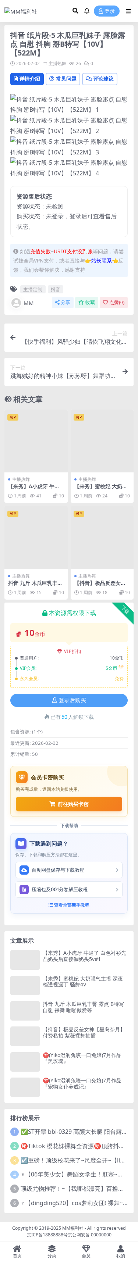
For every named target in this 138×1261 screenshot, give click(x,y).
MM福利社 (73, 1228)
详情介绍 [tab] (30, 78)
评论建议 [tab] (103, 78)
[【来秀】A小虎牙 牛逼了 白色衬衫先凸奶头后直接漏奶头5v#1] (36, 441)
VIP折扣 (72, 651)
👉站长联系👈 (101, 260)
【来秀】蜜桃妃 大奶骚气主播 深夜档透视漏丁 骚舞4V (83, 981)
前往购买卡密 (73, 804)
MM (29, 303)
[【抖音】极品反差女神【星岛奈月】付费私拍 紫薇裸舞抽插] (102, 537)
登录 (110, 11)
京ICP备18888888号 (47, 1235)
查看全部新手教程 (71, 905)
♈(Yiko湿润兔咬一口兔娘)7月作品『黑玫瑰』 (82, 1058)
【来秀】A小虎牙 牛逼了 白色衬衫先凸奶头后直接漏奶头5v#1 (84, 955)
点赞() (116, 302)
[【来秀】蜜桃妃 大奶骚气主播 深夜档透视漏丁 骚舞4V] (102, 441)
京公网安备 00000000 (90, 1235)
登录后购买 (72, 700)
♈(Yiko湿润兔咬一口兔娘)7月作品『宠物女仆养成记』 (82, 1083)
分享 (65, 302)
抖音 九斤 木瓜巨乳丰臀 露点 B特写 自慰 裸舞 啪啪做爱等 (83, 1007)
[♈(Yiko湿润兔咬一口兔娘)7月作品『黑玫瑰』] (25, 1062)
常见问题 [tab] (66, 78)
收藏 (90, 302)
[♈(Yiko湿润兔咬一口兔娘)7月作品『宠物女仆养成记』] (25, 1087)
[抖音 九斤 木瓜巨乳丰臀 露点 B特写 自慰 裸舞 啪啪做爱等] (36, 537)
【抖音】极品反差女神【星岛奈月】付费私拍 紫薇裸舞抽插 (84, 1032)
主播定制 (32, 289)
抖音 (55, 289)
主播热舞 (57, 63)
